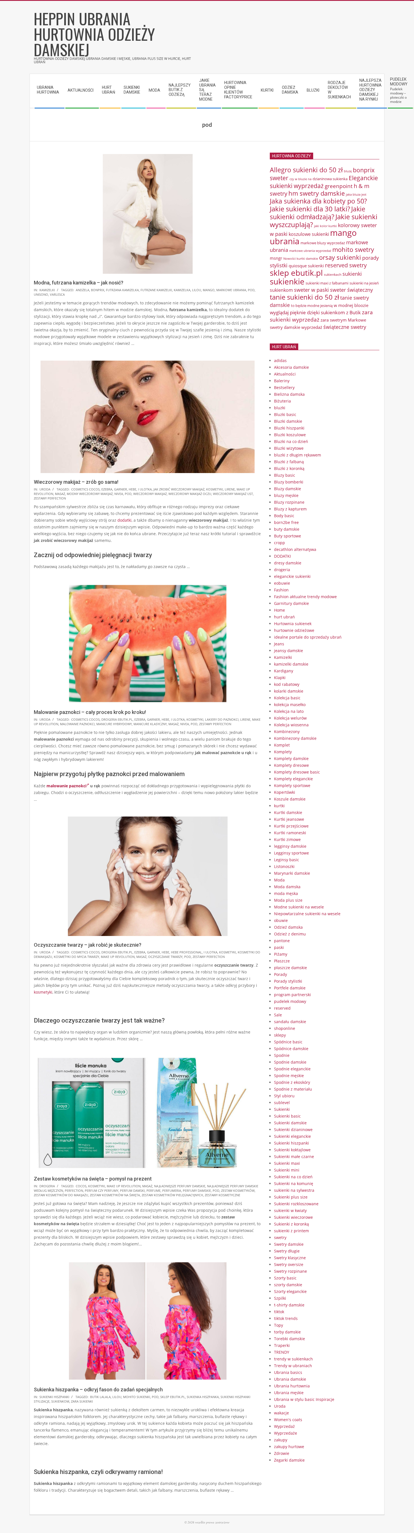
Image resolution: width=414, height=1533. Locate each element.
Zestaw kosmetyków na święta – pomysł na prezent (93, 1179)
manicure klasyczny (150, 724)
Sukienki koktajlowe (292, 1149)
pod (251, 290)
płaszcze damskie (290, 967)
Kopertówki (284, 792)
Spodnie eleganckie (292, 1068)
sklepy (280, 1035)
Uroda (44, 489)
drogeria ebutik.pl (117, 719)
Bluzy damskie (287, 488)
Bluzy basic (284, 475)
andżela (82, 290)
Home (279, 610)
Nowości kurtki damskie (300, 259)
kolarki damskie (288, 691)
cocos (81, 1186)
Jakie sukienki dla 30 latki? (310, 208)
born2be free (286, 522)
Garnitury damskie (291, 603)
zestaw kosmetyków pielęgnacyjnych (172, 1195)
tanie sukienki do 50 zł (304, 297)
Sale (278, 1015)
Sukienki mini (286, 1170)
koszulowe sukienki (309, 234)
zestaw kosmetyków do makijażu (61, 1195)
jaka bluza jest (356, 194)
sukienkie (287, 281)
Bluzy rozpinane (289, 502)
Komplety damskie (291, 758)
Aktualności (285, 374)
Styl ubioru (284, 1095)
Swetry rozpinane (290, 1271)
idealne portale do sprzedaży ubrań (308, 637)
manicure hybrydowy (114, 724)
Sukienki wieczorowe (293, 1217)
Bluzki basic (285, 414)
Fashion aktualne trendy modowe (305, 596)
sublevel (282, 1102)
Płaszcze (282, 961)
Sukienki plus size (291, 1197)
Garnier (120, 489)
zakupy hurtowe (289, 1446)
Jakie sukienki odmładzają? (317, 212)
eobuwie (282, 583)
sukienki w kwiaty (290, 1210)
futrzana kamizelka (122, 290)
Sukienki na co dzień (293, 1176)
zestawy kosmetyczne (222, 1195)
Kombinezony (287, 731)
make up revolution (118, 957)
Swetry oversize (288, 1264)
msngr (276, 258)
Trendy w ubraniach (293, 1365)
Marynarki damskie (292, 873)
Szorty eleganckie (290, 1291)
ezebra (106, 489)
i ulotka (145, 489)
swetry (280, 1237)
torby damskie (287, 1332)
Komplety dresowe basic (297, 772)
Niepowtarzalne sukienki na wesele (307, 913)
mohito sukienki (136, 1397)
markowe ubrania (231, 290)
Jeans (279, 643)
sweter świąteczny (351, 289)
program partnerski (292, 994)
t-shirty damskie (289, 1305)
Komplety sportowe (292, 785)
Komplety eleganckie (293, 778)
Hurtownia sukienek (292, 623)
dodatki (124, 520)
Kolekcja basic (287, 697)
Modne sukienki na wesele (299, 907)
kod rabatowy (286, 684)
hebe (132, 489)
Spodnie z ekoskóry (292, 1082)
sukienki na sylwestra (294, 1190)
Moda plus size (288, 900)
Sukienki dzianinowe (293, 1129)
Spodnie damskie (290, 1062)
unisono (41, 294)
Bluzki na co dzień (291, 441)
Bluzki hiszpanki (289, 428)
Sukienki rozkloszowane (296, 1203)
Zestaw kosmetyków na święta (115, 1195)
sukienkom (60, 1401)
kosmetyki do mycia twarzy (76, 957)
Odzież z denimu (290, 934)
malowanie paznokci (77, 724)
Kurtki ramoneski (290, 832)
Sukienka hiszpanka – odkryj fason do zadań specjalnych (98, 1389)
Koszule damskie (290, 799)
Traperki (282, 1345)
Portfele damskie (290, 988)
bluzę (348, 171)
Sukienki (282, 1109)
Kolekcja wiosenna (291, 724)
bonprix (97, 290)
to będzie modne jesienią (312, 305)
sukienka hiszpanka (203, 1397)
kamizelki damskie (291, 664)
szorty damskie (288, 1284)
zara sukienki (82, 1401)
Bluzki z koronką (289, 468)
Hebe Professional (186, 952)
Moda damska (287, 886)
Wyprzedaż (284, 1426)
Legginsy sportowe (291, 853)
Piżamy (280, 954)
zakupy (280, 1439)
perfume (153, 1190)
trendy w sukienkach (293, 1359)
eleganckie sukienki (292, 576)
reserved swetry (346, 265)
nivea (118, 494)
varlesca (57, 294)
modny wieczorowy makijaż (90, 494)
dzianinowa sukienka (330, 178)
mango (209, 290)
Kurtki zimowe (287, 839)
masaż (60, 494)
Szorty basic (285, 1278)
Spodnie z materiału (293, 1089)
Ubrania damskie (290, 1379)
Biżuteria (282, 401)
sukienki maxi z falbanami (327, 283)
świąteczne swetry (344, 327)
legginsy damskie (290, 846)
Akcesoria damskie (291, 367)
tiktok (279, 1311)
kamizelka (182, 290)
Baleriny (282, 380)
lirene (230, 489)
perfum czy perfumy (101, 1190)
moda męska (286, 893)
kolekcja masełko (290, 704)
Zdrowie (281, 1453)
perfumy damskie (197, 1190)
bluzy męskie (286, 495)
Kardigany (283, 670)
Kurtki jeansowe (289, 819)
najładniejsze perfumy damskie (179, 1186)
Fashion (281, 590)
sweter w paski (311, 289)
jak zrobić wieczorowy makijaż (178, 489)
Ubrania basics (288, 1372)
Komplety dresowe (291, 765)
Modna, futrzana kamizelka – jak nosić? (78, 283)
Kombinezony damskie (295, 738)
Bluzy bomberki (288, 482)
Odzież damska (288, 927)
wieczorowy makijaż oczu (189, 494)
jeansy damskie (288, 650)
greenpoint (339, 186)
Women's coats (288, 1419)
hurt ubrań (284, 616)
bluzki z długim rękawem (297, 455)
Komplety (283, 751)
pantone (282, 940)
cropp (279, 542)
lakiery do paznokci (222, 719)
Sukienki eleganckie (292, 1136)
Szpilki (280, 1298)
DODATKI (282, 556)
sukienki (352, 273)
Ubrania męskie (289, 1392)
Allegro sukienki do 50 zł (306, 169)
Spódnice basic (288, 1041)
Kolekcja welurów (290, 718)
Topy (278, 1325)
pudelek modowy (290, 1001)
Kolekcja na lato (289, 711)
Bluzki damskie (288, 421)
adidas (280, 360)
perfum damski (132, 1190)
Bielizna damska (289, 394)
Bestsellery (284, 387)
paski (279, 947)
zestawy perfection (50, 498)
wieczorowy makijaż (150, 494)
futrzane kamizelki (156, 290)
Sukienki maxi (287, 1163)
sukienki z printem (291, 1230)
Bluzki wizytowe (289, 448)
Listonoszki (284, 866)
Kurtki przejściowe (291, 826)
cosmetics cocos (85, 489)
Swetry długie (287, 1251)
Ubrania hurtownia (292, 1386)
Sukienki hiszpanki (54, 1397)
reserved (282, 1008)
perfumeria (171, 1190)
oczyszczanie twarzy (165, 957)
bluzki (279, 407)
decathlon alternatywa (295, 549)
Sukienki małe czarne (294, 1156)
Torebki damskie (289, 1338)
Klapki (280, 677)
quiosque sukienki (306, 266)
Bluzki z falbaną (289, 461)
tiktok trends (286, 1318)
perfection (74, 1190)
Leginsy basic (286, 859)
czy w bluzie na (300, 179)
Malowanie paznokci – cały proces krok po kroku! (90, 712)
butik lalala (100, 1397)
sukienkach (332, 274)
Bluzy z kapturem (290, 509)
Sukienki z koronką (291, 1224)
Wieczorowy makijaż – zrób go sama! (76, 482)
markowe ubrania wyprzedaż (310, 250)
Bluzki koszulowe (290, 434)
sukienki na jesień (364, 283)
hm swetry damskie (316, 193)
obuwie (281, 920)
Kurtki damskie (288, 812)
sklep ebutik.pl (172, 1397)
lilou (196, 290)
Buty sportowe (287, 536)
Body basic (284, 515)
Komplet (282, 745)
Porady (280, 974)
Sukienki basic (287, 1116)
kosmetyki (214, 489)
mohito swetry (353, 249)
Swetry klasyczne (290, 1257)
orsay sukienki (340, 257)
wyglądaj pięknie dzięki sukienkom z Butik (315, 312)
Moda (279, 880)
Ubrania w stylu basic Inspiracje (304, 1399)
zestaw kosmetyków (238, 1190)
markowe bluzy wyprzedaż (323, 242)
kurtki (279, 805)
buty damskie (286, 529)
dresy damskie (287, 563)
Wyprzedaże (285, 1433)
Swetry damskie (289, 1244)
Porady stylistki (288, 981)
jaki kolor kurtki (325, 226)
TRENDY (281, 1352)
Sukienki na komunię (293, 1183)
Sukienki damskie (290, 1122)
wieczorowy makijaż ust (233, 494)
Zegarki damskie (289, 1460)
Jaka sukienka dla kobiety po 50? (318, 201)
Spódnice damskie (291, 1048)
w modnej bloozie (351, 305)
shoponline (284, 1028)
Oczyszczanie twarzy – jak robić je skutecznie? (87, 945)
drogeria (47, 1186)
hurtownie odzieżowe (294, 630)
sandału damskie (290, 1021)
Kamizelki (47, 290)
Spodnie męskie (289, 1075)
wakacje (281, 1413)
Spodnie (282, 1055)
